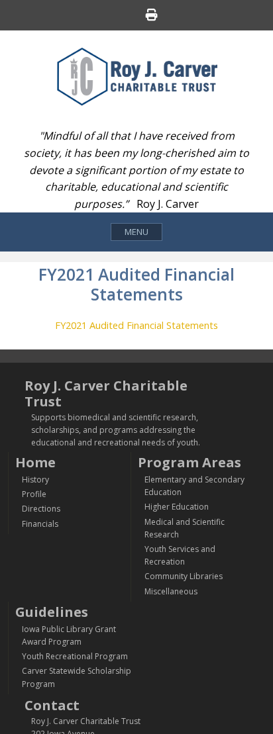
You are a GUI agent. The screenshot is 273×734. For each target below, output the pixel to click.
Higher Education (176, 506)
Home (35, 462)
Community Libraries (183, 576)
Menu (136, 232)
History (35, 479)
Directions (41, 508)
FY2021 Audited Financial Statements (136, 325)
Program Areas (189, 462)
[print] (152, 17)
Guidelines (51, 612)
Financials (40, 523)
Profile (34, 494)
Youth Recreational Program (75, 656)
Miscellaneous (170, 591)
